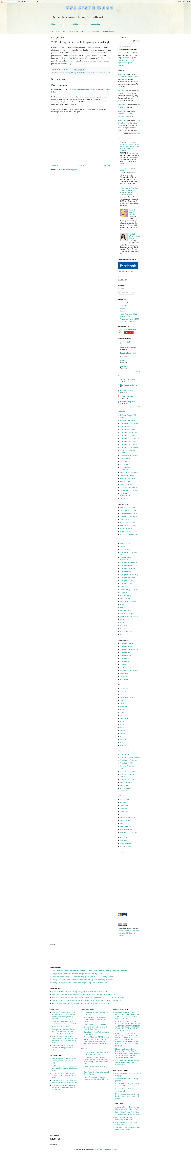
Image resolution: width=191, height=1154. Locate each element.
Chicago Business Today (128, 513)
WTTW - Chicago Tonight (129, 534)
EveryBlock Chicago (127, 697)
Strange (122, 311)
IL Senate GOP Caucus (128, 779)
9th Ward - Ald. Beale (127, 420)
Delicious (123, 691)
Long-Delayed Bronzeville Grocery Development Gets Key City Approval (78, 974)
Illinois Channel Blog (127, 817)
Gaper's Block (125, 676)
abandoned (60, 73)
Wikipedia (123, 739)
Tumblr (122, 730)
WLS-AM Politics (126, 846)
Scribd (122, 724)
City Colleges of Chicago (129, 455)
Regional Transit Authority (129, 478)
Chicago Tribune (126, 583)
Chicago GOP (125, 754)
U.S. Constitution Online (128, 487)
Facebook (123, 700)
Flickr (122, 703)
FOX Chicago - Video (127, 522)
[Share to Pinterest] (84, 70)
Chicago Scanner (126, 646)
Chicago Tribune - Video (128, 516)
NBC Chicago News (127, 379)
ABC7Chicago (125, 543)
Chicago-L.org (125, 652)
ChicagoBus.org (125, 655)
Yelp (121, 742)
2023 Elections (109, 32)
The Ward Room (126, 843)
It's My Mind (125, 342)
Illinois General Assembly (129, 472)
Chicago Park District (127, 435)
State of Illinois (125, 481)
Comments (124, 293)
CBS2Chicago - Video (128, 510)
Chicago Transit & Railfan (129, 649)
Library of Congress (127, 475)
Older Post (106, 165)
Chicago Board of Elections (129, 423)
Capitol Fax (124, 805)
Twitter (122, 733)
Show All (137, 371)
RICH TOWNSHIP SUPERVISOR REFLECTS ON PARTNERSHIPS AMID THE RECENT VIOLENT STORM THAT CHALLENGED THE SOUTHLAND (128, 1026)
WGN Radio (124, 619)
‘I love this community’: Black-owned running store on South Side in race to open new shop (64, 1024)
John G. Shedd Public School (128, 354)
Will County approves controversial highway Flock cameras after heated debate (64, 1068)
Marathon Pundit (126, 391)
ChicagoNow (124, 661)
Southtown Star (125, 610)
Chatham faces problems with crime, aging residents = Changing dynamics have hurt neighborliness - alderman (129, 146)
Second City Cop (126, 396)
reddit (122, 721)
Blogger (114, 1149)
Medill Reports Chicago (128, 601)
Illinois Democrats (126, 782)
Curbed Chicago (125, 667)
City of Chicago (125, 458)
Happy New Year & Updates (133, 212)
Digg (121, 694)
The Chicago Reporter (127, 613)
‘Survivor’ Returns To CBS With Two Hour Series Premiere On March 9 (95, 1020)
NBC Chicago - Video (128, 525)
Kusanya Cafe (67, 58)
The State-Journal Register (129, 616)
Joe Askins (121, 91)
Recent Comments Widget (134, 133)
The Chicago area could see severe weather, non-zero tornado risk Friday (64, 1061)
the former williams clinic (127, 77)
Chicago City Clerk (126, 426)
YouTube (123, 745)
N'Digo (122, 604)
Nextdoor (123, 712)
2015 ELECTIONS (76, 32)
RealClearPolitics (126, 829)
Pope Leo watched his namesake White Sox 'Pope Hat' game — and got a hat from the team (84, 994)
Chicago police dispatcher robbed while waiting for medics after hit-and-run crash (63, 1088)
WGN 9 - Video (125, 531)
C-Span (122, 546)
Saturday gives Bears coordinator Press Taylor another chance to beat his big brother (81, 1003)
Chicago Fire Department (129, 432)
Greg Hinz (123, 814)
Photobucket (124, 718)
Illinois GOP (124, 785)
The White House (126, 484)
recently (91, 47)
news (96, 73)
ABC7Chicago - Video (128, 507)
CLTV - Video (125, 519)
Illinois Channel (125, 598)
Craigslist (123, 664)
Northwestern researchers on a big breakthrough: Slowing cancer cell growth (127, 1096)
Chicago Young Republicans (130, 757)
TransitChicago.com (127, 402)
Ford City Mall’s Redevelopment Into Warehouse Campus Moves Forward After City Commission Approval (89, 971)
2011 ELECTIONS (58, 32)
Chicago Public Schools (128, 444)
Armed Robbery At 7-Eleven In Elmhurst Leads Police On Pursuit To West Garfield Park (97, 1027)
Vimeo (122, 736)
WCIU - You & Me (126, 528)
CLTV (122, 586)
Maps (85, 24)
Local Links (75, 24)
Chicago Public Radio (78, 73)
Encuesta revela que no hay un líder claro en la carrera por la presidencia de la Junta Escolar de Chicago (88, 997)
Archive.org (124, 688)
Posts (122, 289)
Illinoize (122, 823)
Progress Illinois (125, 826)
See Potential (89, 53)
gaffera (99, 1149)
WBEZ (64, 47)
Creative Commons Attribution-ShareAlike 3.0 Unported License (129, 933)
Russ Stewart (124, 837)
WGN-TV (123, 623)
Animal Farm (124, 799)
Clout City (123, 808)
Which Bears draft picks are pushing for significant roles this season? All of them (80, 992)
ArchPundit (124, 802)
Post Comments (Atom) (69, 170)
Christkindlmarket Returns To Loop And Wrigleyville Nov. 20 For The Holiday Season (82, 977)
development (90, 73)
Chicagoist (123, 658)
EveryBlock (124, 673)
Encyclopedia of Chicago (129, 670)
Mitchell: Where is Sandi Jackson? (134, 236)
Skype (122, 727)
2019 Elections (93, 32)
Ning (121, 715)
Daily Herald (124, 593)
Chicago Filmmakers (127, 643)
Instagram (123, 706)
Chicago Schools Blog (128, 577)
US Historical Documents (129, 490)
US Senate (123, 498)
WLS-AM (123, 626)
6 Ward (123, 360)
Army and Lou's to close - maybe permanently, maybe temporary (129, 190)
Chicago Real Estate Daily (129, 575)
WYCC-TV (124, 634)
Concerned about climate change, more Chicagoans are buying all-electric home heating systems (63, 1031)
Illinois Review (125, 820)
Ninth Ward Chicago (128, 347)
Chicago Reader (125, 571)
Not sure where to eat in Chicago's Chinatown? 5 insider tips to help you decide (65, 1075)
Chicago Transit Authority (129, 447)
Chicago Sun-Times (127, 580)
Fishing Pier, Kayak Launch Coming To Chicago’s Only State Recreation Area (79, 983)
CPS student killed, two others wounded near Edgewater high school (62, 1048)
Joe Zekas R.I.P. (125, 303)
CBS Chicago (125, 549)
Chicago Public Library (128, 441)
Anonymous (122, 74)
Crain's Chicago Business (129, 590)
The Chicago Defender (128, 385)
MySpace (123, 709)
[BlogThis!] (77, 70)
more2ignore (124, 366)
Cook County (124, 461)
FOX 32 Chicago (126, 595)
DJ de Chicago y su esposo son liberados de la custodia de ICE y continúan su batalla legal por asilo (86, 1000)
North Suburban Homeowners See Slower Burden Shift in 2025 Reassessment (127, 1062)
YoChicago (124, 679)
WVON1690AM (126, 631)
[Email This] (75, 70)
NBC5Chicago (125, 608)
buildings (67, 73)
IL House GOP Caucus (128, 771)
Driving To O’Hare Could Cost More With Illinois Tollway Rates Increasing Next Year (82, 980)
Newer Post (56, 165)
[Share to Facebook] (81, 70)
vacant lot (102, 73)
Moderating (95, 24)
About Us (63, 24)
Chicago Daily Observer (128, 562)
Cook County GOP (126, 763)
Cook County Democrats (128, 760)
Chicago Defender (126, 565)
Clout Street (124, 811)
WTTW (122, 628)
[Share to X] (79, 70)
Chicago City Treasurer (128, 429)
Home (53, 24)
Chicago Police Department (129, 438)
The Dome (123, 840)
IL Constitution (125, 464)
